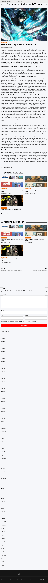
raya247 (3, 508)
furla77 (2, 558)
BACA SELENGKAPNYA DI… (7, 167)
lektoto (2, 488)
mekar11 (3, 335)
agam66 (3, 365)
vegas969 (3, 461)
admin (11, 47)
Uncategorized (3, 42)
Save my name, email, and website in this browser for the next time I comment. (19, 321)
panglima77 (3, 428)
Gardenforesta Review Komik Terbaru (24, 4)
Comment (3, 294)
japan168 (3, 415)
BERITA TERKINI (34, 64)
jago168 (3, 391)
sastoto (2, 551)
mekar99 (3, 511)
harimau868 (3, 555)
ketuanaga (3, 475)
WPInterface (42, 579)
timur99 (2, 438)
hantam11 (3, 541)
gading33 (3, 531)
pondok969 (3, 521)
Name (2, 310)
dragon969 (3, 451)
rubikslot (3, 501)
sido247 (2, 548)
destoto (2, 528)
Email (2, 315)
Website (26, 315)
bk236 (2, 561)
